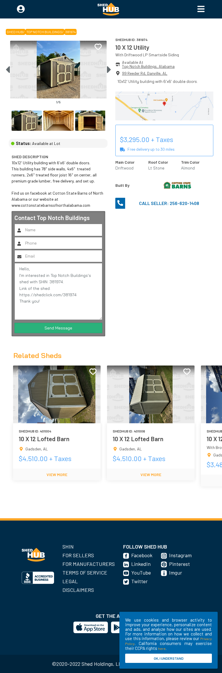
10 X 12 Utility (132, 47)
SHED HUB (15, 32)
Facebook (141, 555)
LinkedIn (141, 564)
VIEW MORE (57, 474)
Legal (70, 581)
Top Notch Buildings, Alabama (148, 66)
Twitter (139, 581)
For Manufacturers (88, 564)
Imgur (175, 572)
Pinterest (179, 564)
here (162, 648)
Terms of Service (84, 572)
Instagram (180, 555)
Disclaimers (78, 590)
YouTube (141, 572)
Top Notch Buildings (44, 32)
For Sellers (78, 555)
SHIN (68, 546)
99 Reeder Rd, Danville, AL (144, 73)
